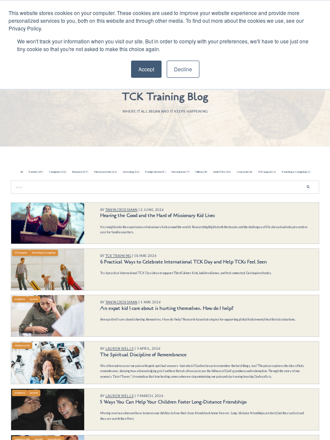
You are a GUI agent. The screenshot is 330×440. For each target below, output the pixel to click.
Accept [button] (146, 69)
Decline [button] (183, 69)
